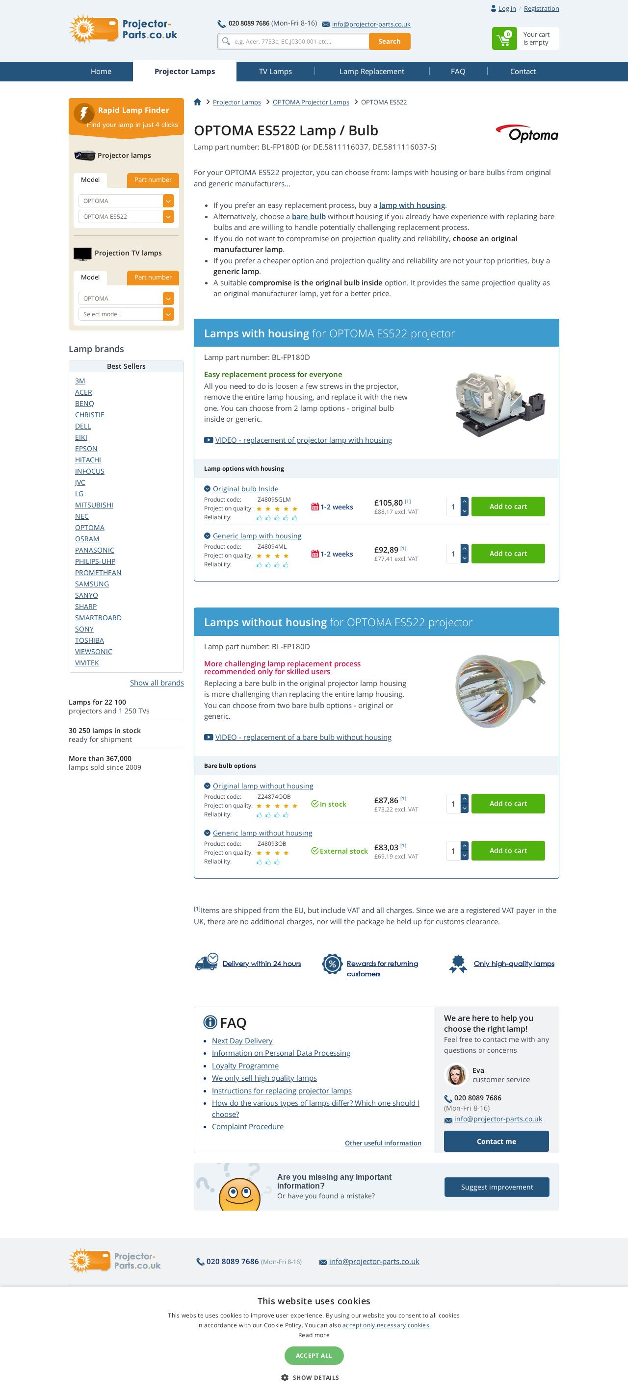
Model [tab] (90, 179)
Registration (541, 8)
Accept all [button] (314, 1355)
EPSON (86, 448)
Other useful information (383, 1143)
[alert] (314, 1340)
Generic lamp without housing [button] (263, 832)
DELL (83, 426)
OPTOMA (90, 527)
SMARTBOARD (98, 617)
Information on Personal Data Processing (281, 1053)
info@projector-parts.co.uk (371, 24)
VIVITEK (87, 662)
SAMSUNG (92, 583)
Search (390, 41)
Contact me (496, 1141)
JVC (80, 482)
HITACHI (88, 459)
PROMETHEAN (98, 572)
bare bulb (309, 216)
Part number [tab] (153, 179)
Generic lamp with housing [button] (257, 535)
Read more (314, 1335)
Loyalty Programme (245, 1065)
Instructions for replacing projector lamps (282, 1090)
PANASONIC (94, 550)
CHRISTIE (90, 414)
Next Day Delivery (242, 1040)
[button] (313, 1377)
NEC (82, 516)
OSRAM (87, 538)
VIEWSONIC (93, 651)
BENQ (84, 403)
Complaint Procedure (248, 1126)
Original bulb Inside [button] (246, 488)
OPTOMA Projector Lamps (311, 102)
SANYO (86, 595)
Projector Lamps (237, 102)
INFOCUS (90, 471)
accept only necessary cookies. (386, 1325)
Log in (507, 8)
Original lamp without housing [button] (263, 785)
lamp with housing (412, 205)
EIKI (81, 437)
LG (79, 493)
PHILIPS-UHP (95, 561)
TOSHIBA (89, 640)
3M (80, 380)
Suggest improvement (497, 1186)
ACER (83, 392)
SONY (84, 629)
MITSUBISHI (94, 504)
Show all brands (157, 682)
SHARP (86, 606)
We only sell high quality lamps (264, 1078)
